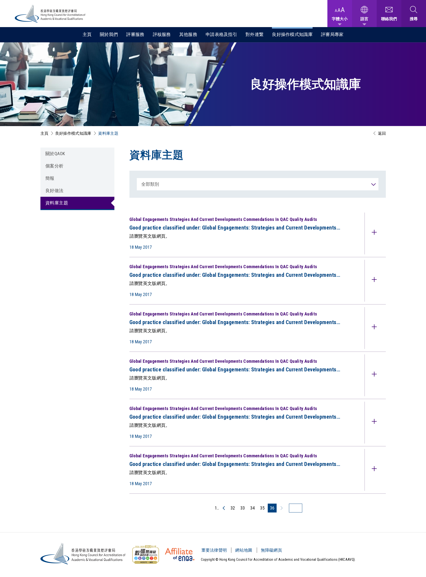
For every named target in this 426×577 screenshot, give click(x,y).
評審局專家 (332, 34)
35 (262, 508)
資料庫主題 (108, 133)
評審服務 (135, 34)
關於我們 (109, 34)
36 (272, 508)
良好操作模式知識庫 (292, 34)
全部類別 (150, 184)
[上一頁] (224, 508)
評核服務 (162, 34)
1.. (217, 508)
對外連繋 (255, 34)
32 (233, 508)
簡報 (49, 178)
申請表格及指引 (221, 34)
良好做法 (54, 190)
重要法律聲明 (214, 550)
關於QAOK (55, 153)
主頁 (87, 34)
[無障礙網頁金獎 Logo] (145, 554)
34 (252, 508)
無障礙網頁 (271, 550)
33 (242, 508)
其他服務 (188, 34)
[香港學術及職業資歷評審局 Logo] (50, 13)
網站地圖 (243, 550)
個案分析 (54, 165)
